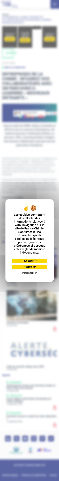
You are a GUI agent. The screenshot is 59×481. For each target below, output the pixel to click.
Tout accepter (29, 260)
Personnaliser (29, 272)
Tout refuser (29, 266)
